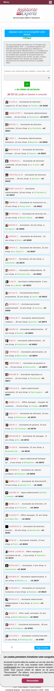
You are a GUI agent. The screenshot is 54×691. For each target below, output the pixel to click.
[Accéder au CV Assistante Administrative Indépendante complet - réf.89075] (6, 318)
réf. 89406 (20, 229)
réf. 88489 (38, 485)
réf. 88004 (34, 617)
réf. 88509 (31, 474)
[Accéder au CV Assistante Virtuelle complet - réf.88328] (6, 540)
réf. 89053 (29, 333)
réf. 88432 (26, 519)
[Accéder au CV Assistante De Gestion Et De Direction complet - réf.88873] (6, 363)
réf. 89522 (42, 154)
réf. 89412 (38, 206)
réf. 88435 (35, 508)
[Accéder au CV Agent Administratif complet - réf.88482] (6, 493)
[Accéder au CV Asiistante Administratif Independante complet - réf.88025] (6, 599)
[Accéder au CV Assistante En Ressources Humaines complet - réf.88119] (6, 588)
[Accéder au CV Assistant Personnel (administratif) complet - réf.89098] (6, 304)
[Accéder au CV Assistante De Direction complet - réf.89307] (6, 248)
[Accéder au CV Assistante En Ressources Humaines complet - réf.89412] (6, 203)
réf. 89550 (43, 142)
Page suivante (42, 648)
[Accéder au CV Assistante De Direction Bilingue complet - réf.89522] (6, 150)
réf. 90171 (44, 117)
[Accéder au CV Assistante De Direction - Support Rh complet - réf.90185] (6, 102)
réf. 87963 (29, 628)
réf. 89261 (37, 274)
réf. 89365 (27, 240)
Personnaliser (33, 680)
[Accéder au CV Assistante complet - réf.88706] (6, 447)
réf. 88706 (26, 451)
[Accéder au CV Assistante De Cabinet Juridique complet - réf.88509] (6, 470)
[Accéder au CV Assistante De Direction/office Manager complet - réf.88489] (6, 481)
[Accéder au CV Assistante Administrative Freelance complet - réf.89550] (6, 138)
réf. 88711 (25, 440)
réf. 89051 (33, 344)
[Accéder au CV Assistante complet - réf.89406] (6, 225)
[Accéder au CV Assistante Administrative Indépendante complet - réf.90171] (6, 113)
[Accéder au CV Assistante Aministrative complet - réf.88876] (6, 352)
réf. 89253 (27, 285)
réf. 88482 (19, 496)
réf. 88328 (23, 544)
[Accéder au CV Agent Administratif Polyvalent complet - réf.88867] (6, 388)
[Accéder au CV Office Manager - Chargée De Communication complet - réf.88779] (6, 402)
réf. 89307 (31, 252)
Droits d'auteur (35, 687)
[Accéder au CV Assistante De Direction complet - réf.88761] (6, 414)
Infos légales (23, 687)
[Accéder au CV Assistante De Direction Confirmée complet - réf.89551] (6, 125)
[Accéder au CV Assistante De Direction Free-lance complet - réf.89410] (6, 214)
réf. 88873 (43, 367)
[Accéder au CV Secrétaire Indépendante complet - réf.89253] (6, 282)
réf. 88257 (35, 581)
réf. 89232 (43, 297)
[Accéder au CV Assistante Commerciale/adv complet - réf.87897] (6, 636)
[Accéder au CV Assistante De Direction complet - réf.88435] (6, 504)
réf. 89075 (43, 322)
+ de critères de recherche (27, 89)
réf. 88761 (32, 417)
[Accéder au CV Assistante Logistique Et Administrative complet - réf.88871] (6, 374)
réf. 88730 (32, 429)
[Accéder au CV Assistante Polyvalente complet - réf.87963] (6, 625)
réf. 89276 (20, 263)
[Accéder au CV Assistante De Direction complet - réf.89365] (6, 236)
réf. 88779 (43, 406)
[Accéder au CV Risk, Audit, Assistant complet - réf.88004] (6, 613)
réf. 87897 (40, 640)
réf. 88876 (33, 356)
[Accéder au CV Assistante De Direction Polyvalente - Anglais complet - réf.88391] (6, 526)
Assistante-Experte (12, 690)
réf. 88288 (22, 569)
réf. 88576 (40, 463)
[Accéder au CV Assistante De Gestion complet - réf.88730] (6, 425)
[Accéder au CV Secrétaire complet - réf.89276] (6, 259)
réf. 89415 (10, 195)
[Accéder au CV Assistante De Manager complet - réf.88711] (6, 436)
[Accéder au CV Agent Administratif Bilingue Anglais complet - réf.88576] (6, 459)
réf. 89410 (39, 218)
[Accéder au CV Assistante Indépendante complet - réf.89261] (6, 270)
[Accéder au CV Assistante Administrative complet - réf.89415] (6, 189)
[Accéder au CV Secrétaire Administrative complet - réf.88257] (6, 577)
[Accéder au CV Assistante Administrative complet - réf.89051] (6, 341)
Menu (6, 2)
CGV (15, 687)
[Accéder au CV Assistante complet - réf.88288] (6, 565)
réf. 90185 (44, 106)
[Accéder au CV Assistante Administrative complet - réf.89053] (6, 329)
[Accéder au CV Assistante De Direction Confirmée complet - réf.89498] (6, 161)
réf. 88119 (42, 592)
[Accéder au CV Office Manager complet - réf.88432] (6, 515)
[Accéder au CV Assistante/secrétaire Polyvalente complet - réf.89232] (6, 293)
